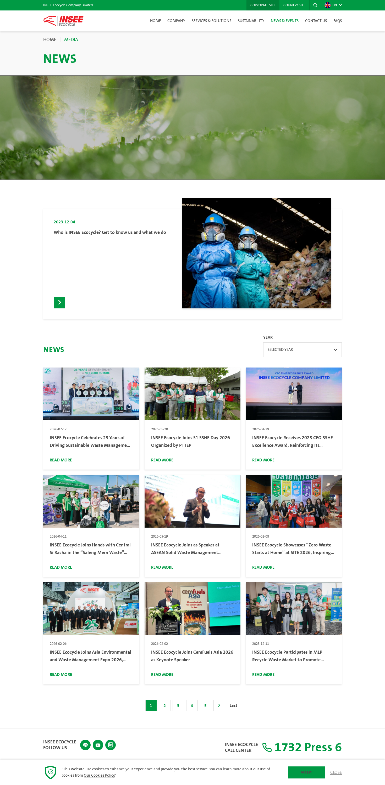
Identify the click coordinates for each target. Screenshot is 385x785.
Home (155, 21)
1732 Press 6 (307, 747)
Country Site (294, 5)
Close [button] (336, 772)
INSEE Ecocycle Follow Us (59, 744)
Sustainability (251, 21)
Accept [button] (307, 772)
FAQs (337, 21)
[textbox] (302, 350)
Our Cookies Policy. (99, 775)
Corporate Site (263, 5)
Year (268, 337)
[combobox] (302, 349)
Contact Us (316, 21)
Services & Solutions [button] (211, 21)
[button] (315, 5)
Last (233, 705)
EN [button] (334, 5)
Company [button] (176, 21)
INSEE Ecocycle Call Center (241, 747)
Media (71, 39)
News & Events (285, 21)
